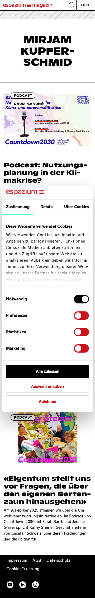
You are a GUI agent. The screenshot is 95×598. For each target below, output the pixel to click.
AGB (36, 560)
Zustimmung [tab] (18, 207)
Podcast (23, 95)
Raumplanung (29, 104)
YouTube (10, 584)
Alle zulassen (47, 371)
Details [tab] (46, 207)
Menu (86, 5)
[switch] (81, 315)
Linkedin (22, 584)
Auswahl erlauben (47, 386)
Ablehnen (47, 401)
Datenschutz (58, 560)
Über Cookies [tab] (76, 207)
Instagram (35, 584)
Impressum (16, 560)
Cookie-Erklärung (23, 569)
